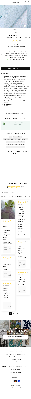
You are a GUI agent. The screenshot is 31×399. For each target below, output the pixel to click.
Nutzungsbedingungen (15, 362)
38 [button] (17, 314)
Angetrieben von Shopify (15, 387)
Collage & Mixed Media (19, 141)
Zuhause (15, 32)
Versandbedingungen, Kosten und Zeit (15, 354)
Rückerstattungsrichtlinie (15, 357)
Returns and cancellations (15, 351)
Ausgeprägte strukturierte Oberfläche (12, 139)
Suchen (15, 349)
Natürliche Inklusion (20, 146)
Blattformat (25, 139)
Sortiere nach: (13, 196)
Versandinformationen (15, 113)
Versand (8, 46)
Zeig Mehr (5, 239)
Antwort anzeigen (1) (6, 249)
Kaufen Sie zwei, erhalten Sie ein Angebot (15, 144)
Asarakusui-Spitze (17, 136)
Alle (11, 136)
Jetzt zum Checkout (15, 68)
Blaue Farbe (9, 141)
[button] (25, 187)
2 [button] (13, 314)
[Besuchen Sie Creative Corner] (15, 333)
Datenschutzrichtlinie (15, 359)
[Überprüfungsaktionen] (13, 221)
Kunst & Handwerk (10, 146)
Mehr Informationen (15, 127)
